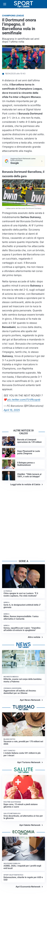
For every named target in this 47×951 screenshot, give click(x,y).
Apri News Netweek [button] (30, 700)
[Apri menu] (5, 4)
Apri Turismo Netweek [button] (28, 762)
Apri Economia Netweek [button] (28, 886)
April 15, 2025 (12, 410)
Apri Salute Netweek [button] (29, 825)
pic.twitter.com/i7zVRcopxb (23, 399)
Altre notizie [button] (34, 637)
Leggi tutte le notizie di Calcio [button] (25, 484)
